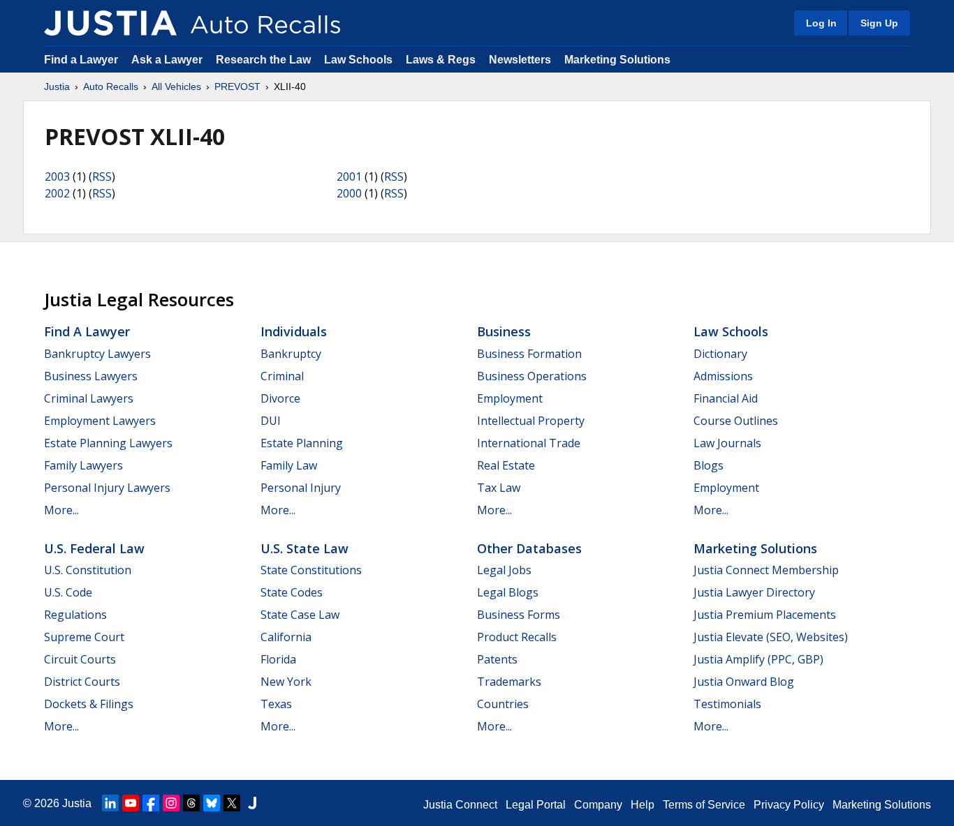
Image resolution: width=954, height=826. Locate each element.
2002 (57, 193)
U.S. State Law (304, 548)
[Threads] (191, 803)
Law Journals (727, 443)
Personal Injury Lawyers (107, 487)
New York (285, 681)
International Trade (528, 443)
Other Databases (529, 548)
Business (504, 331)
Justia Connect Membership (766, 570)
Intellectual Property (531, 420)
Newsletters (520, 60)
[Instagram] (171, 803)
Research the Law (263, 60)
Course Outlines (736, 420)
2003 (57, 176)
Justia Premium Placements (765, 614)
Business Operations (532, 376)
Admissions (723, 376)
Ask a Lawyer (168, 60)
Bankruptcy (290, 353)
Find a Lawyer (81, 60)
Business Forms (518, 614)
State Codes (291, 592)
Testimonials (727, 704)
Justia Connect (460, 805)
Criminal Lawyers (88, 398)
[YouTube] (130, 803)
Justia (57, 86)
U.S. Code (68, 592)
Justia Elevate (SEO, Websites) (771, 637)
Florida (278, 659)
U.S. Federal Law (94, 548)
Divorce (280, 398)
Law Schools (358, 60)
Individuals (293, 331)
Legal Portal (536, 805)
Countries (503, 704)
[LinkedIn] (110, 803)
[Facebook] (150, 803)
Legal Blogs (507, 592)
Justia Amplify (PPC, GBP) (758, 659)
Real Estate (506, 465)
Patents (497, 659)
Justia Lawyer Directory (754, 592)
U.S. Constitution (87, 570)
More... (61, 510)
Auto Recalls (110, 86)
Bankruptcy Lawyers (97, 353)
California (285, 637)
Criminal (282, 376)
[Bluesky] (211, 803)
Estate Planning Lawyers (108, 443)
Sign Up (879, 23)
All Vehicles (176, 86)
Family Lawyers (83, 465)
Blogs (709, 465)
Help (642, 805)
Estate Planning (301, 443)
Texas (276, 704)
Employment (510, 398)
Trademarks (509, 681)
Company (598, 805)
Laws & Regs (441, 60)
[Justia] (110, 23)
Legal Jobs (504, 570)
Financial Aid (726, 398)
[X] (231, 803)
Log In (821, 23)
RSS (102, 176)
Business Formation (529, 353)
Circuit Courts (80, 659)
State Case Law (299, 614)
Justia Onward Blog (744, 681)
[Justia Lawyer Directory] (252, 803)
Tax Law (498, 487)
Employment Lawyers (100, 420)
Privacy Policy (789, 805)
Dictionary (720, 353)
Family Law (288, 465)
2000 (349, 193)
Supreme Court (84, 637)
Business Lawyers (91, 376)
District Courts (82, 681)
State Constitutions (311, 570)
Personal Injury (300, 487)
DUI (270, 420)
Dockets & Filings (88, 704)
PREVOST (237, 86)
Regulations (75, 614)
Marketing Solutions (617, 60)
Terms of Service (704, 805)
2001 (349, 176)
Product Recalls (517, 637)
